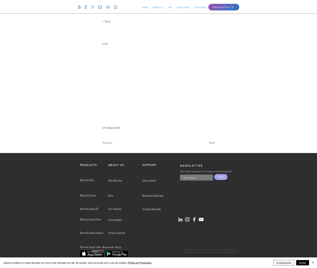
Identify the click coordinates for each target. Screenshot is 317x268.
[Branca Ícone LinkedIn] (180, 219)
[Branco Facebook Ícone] (194, 219)
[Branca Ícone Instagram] (187, 219)
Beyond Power (88, 195)
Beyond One (87, 179)
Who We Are (115, 180)
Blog (110, 195)
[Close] (313, 262)
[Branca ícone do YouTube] (201, 219)
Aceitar (302, 262)
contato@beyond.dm (206, 252)
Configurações (283, 262)
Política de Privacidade (140, 262)
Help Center (149, 180)
